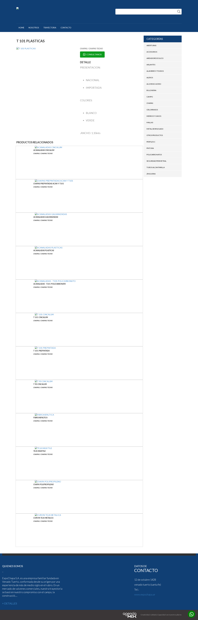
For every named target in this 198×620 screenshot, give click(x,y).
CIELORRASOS (152, 110)
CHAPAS (150, 103)
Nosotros (34, 27)
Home (21, 27)
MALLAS (150, 122)
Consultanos (94, 54)
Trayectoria (49, 27)
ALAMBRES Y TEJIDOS (155, 71)
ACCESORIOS (152, 52)
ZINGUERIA (151, 174)
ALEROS (150, 77)
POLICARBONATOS (154, 154)
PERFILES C (151, 142)
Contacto (66, 27)
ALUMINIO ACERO (154, 84)
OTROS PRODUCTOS (155, 135)
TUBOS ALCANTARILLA (156, 167)
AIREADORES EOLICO (155, 58)
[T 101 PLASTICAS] (46, 48)
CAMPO (150, 97)
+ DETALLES (9, 603)
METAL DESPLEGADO (155, 129)
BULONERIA (151, 90)
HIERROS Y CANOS (154, 116)
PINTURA (150, 148)
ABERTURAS (151, 45)
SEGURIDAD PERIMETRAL (156, 161)
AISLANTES (151, 65)
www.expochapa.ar (144, 594)
